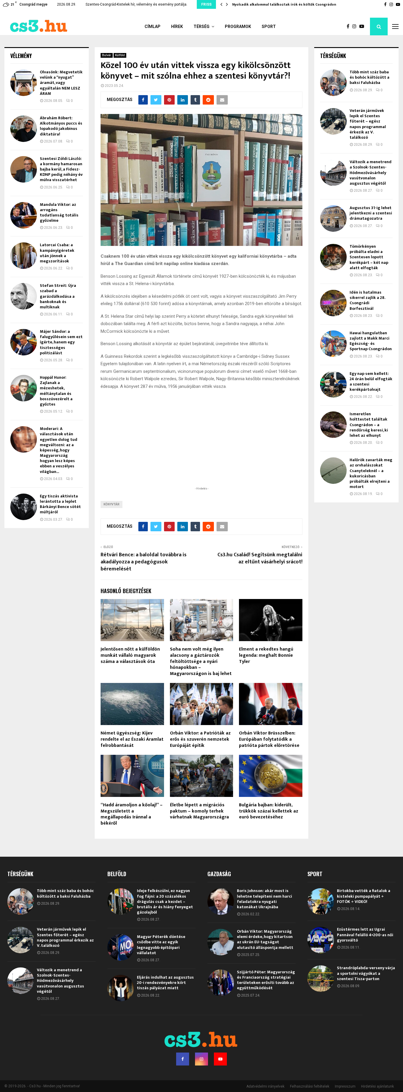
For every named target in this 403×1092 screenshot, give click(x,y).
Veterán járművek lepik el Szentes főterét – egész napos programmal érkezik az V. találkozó (368, 124)
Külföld (120, 55)
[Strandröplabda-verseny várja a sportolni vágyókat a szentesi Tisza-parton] (320, 978)
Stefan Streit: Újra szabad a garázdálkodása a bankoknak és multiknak (58, 296)
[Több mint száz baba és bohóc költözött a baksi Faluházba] (333, 83)
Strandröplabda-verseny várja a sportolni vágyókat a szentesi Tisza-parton (366, 973)
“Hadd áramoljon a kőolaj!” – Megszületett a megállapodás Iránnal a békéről (132, 814)
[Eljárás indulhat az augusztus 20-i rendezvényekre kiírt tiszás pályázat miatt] (120, 988)
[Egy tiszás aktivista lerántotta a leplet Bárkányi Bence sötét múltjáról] (23, 507)
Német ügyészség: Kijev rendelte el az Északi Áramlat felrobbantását (132, 739)
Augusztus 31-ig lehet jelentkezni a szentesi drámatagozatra (371, 213)
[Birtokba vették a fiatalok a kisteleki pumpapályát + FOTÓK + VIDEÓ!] (320, 901)
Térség (201, 26)
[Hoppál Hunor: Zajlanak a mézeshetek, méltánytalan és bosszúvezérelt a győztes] (23, 388)
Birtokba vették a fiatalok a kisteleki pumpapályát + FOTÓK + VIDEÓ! (363, 896)
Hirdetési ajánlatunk (377, 1086)
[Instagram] (355, 26)
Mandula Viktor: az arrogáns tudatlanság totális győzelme (59, 212)
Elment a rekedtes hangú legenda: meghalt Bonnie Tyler (266, 655)
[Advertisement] (201, 447)
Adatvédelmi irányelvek (265, 1086)
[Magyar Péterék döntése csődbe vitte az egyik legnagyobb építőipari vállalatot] (120, 947)
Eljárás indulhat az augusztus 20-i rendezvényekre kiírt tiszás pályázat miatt (165, 982)
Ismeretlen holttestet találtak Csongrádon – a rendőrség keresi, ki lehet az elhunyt (369, 425)
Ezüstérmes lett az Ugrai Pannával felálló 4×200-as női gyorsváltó (365, 934)
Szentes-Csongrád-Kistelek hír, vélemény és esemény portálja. (136, 4)
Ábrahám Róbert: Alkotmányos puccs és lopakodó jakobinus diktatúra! (61, 126)
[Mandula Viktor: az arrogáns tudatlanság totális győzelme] (23, 215)
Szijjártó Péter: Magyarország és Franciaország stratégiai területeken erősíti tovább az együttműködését (266, 980)
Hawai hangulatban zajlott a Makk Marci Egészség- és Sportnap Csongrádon (371, 341)
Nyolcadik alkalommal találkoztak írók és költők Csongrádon (284, 4)
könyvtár (111, 504)
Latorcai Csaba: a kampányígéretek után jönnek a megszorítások (57, 252)
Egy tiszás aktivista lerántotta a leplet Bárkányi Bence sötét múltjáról (60, 504)
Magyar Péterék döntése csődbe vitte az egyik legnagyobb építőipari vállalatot (161, 944)
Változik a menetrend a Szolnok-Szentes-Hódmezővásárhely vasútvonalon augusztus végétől (370, 172)
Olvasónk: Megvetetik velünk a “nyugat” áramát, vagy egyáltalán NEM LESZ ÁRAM (61, 83)
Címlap (152, 26)
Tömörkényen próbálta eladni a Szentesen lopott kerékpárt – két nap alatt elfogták (369, 257)
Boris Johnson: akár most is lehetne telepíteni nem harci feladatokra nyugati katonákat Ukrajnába (264, 898)
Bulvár (106, 55)
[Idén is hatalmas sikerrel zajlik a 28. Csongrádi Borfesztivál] (333, 303)
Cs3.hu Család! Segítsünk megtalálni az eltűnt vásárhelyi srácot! (259, 558)
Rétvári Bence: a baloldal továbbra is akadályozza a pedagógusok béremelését (143, 561)
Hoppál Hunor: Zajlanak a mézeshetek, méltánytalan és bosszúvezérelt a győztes (56, 391)
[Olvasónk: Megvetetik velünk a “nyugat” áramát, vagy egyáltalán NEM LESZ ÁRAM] (23, 83)
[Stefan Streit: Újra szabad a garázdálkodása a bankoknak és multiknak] (23, 296)
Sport (269, 26)
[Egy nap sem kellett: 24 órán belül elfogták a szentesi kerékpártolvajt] (333, 384)
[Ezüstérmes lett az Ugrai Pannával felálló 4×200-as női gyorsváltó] (320, 940)
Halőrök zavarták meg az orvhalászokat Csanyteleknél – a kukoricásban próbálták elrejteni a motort (371, 473)
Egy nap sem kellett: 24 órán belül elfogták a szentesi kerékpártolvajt (371, 381)
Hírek (177, 26)
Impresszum (345, 1086)
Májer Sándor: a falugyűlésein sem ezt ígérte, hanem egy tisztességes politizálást (61, 342)
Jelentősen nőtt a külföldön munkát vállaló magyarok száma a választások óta (130, 655)
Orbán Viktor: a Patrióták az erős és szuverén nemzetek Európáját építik (200, 739)
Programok (238, 26)
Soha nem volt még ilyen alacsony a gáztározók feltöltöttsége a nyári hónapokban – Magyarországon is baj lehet (201, 661)
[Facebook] (349, 26)
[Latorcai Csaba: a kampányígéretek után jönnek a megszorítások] (23, 255)
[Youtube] (363, 26)
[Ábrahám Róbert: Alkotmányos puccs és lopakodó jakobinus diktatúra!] (23, 128)
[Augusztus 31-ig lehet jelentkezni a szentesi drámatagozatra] (333, 218)
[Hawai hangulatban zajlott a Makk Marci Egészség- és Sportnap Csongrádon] (333, 343)
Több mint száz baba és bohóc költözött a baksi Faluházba (369, 77)
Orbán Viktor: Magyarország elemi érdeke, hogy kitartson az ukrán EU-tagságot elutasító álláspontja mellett (265, 939)
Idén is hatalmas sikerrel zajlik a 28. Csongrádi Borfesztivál (367, 300)
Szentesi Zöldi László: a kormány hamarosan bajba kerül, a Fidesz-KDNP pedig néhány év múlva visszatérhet (61, 169)
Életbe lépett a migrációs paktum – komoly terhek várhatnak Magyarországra (199, 811)
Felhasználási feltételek (309, 1086)
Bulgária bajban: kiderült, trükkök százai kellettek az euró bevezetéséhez (268, 811)
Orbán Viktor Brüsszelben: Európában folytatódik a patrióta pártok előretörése (269, 739)
